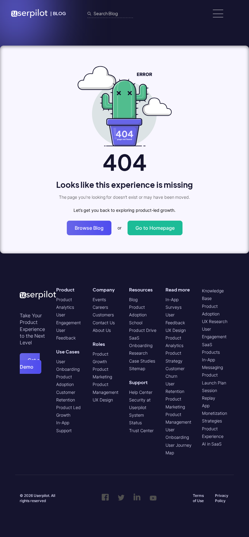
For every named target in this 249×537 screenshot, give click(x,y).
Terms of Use (198, 498)
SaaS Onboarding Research (140, 345)
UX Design (103, 399)
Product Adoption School (138, 315)
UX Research (214, 321)
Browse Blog (89, 228)
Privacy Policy (221, 498)
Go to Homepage (155, 228)
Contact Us (104, 322)
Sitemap (137, 368)
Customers (103, 314)
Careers (100, 307)
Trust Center (141, 430)
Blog (133, 299)
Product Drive (142, 330)
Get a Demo (30, 363)
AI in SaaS (212, 443)
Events (99, 299)
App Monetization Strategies (214, 413)
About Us (102, 330)
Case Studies (142, 360)
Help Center (140, 392)
